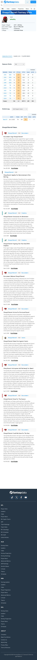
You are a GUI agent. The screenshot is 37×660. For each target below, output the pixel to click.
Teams (3, 571)
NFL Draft (3, 535)
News (27, 8)
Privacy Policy (4, 645)
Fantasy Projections (6, 553)
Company (3, 634)
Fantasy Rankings (5, 556)
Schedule (3, 574)
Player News (4, 516)
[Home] (11, 1)
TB (10, 85)
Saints (23, 337)
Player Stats (4, 509)
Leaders (14, 8)
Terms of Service (5, 647)
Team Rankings (5, 524)
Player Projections (5, 590)
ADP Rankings (4, 563)
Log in (27, 2)
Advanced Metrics (6, 561)
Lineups (3, 569)
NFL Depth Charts (5, 519)
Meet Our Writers (5, 637)
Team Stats (4, 527)
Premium (33, 2)
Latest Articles (5, 537)
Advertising (4, 642)
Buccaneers (25, 133)
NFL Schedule (4, 532)
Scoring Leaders (5, 582)
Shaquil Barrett (12, 133)
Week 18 (5, 119)
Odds (2, 514)
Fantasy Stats (4, 545)
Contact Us (4, 640)
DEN (10, 75)
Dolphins (24, 213)
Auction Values (5, 566)
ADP (2, 522)
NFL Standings (5, 529)
